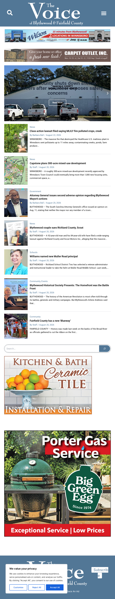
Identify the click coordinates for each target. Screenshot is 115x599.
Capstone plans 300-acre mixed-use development (58, 163)
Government (35, 191)
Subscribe (101, 573)
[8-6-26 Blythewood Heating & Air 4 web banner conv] (57, 36)
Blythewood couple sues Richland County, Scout (56, 227)
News (32, 127)
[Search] (104, 348)
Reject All (36, 587)
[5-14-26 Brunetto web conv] (48, 474)
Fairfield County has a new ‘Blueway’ (50, 320)
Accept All (55, 587)
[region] (36, 578)
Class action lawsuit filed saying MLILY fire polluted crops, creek (66, 131)
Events (44, 281)
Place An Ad (72, 591)
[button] (104, 13)
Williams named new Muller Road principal (54, 256)
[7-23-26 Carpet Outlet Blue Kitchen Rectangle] (57, 391)
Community (35, 281)
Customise (18, 587)
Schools (33, 252)
